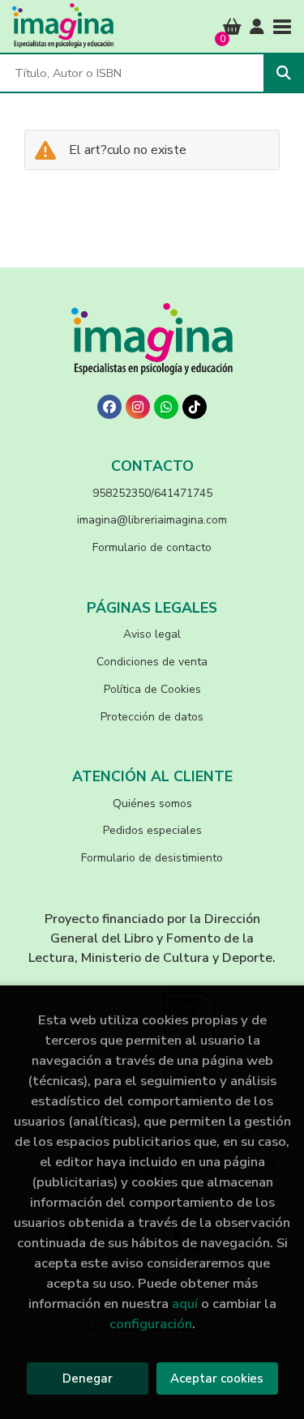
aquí (185, 1303)
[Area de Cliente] (257, 27)
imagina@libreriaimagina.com (152, 520)
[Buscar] (283, 73)
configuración (150, 1323)
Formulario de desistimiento (152, 858)
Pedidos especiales (152, 830)
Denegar (87, 1378)
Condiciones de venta (152, 661)
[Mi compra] (232, 27)
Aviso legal (152, 634)
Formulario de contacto (152, 547)
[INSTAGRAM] (138, 407)
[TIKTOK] (194, 407)
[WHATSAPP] (166, 407)
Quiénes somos (152, 803)
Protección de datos (152, 716)
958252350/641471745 (152, 493)
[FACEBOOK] (109, 407)
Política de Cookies (152, 689)
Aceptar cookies (216, 1378)
